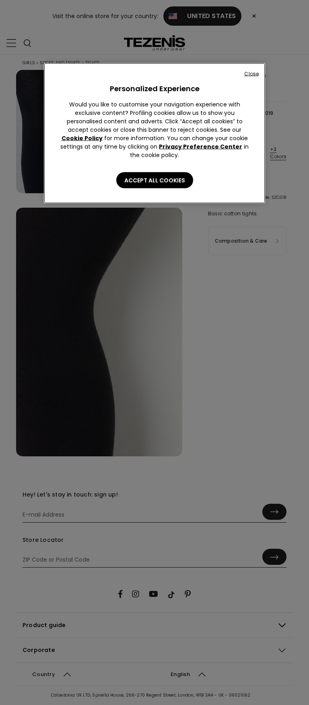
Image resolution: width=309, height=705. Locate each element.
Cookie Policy (82, 138)
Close (251, 73)
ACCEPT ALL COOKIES (154, 180)
